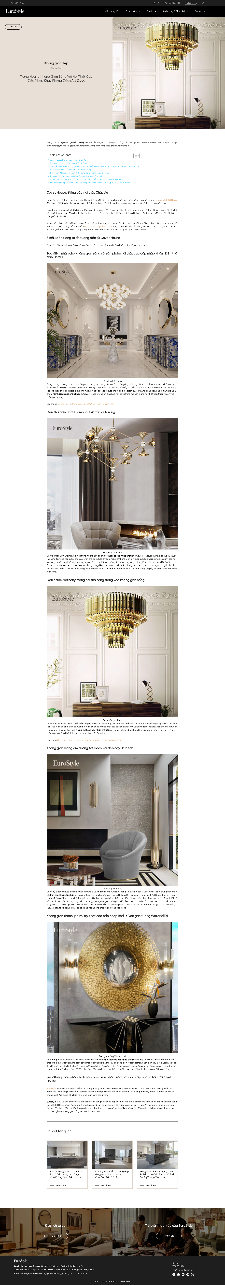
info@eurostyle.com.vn (182, 1270)
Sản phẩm (131, 11)
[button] (139, 11)
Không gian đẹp (56, 63)
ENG (22, 3)
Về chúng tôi (112, 11)
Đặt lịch (56, 1236)
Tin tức (198, 11)
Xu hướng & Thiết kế (174, 11)
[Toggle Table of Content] (135, 155)
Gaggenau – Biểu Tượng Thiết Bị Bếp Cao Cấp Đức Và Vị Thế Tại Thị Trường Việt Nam (157, 1174)
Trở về (13, 27)
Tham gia (168, 1236)
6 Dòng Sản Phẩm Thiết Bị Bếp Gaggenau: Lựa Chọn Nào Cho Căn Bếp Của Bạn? (112, 1174)
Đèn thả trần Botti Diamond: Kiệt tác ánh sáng (70, 170)
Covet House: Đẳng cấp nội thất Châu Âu (68, 160)
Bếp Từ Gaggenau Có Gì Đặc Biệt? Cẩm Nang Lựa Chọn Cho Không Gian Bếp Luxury (66, 1174)
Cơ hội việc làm (172, 3)
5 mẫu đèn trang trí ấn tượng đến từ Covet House (72, 163)
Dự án (150, 11)
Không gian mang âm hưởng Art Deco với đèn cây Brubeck (76, 176)
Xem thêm (61, 1185)
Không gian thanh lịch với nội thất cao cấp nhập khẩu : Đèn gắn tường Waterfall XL (86, 180)
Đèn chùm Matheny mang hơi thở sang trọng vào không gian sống (79, 173)
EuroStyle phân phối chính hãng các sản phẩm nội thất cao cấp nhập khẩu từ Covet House (90, 183)
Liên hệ (156, 3)
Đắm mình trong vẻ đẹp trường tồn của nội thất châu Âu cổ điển (89, 740)
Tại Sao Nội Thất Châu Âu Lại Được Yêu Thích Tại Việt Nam (85, 404)
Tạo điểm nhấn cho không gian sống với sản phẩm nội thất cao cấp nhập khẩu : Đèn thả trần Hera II (94, 167)
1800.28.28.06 (178, 1266)
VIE (16, 3)
